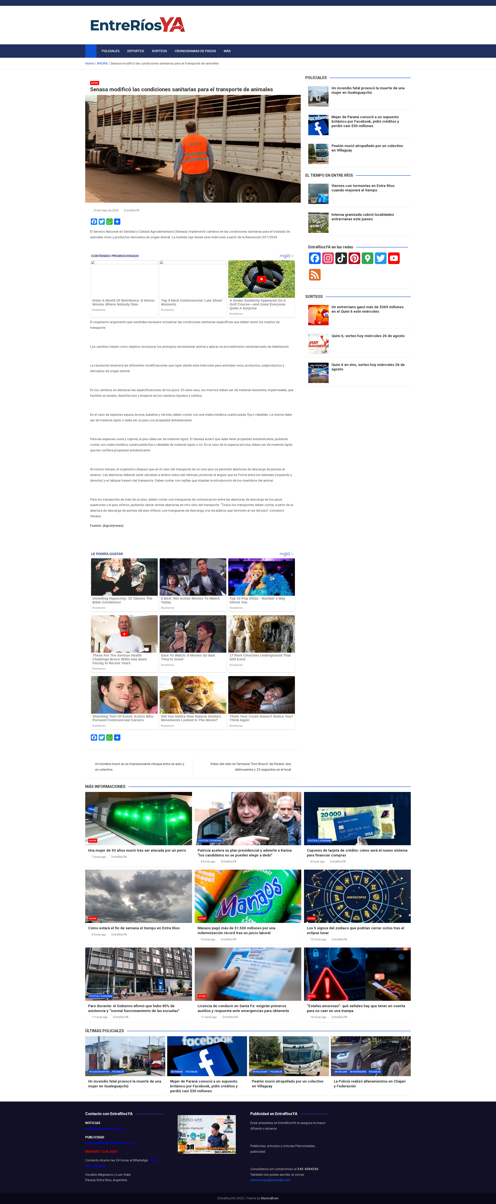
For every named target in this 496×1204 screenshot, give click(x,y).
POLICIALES (111, 51)
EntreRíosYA (131, 210)
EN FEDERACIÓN (358, 1072)
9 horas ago (208, 939)
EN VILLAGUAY (260, 1072)
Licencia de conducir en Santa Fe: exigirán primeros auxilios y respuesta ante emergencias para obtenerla (243, 1008)
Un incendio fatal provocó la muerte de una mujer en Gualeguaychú (368, 90)
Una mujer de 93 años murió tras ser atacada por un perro (137, 850)
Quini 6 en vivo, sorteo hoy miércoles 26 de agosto (368, 366)
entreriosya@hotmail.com (270, 1180)
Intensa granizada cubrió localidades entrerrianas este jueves (363, 216)
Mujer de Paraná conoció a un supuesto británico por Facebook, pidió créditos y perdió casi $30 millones (365, 121)
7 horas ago (99, 856)
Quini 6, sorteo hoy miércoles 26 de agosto (368, 336)
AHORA (94, 83)
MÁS (227, 51)
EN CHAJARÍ (341, 1072)
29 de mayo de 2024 (106, 210)
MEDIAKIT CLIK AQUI (101, 1151)
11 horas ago (100, 1017)
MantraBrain (270, 1198)
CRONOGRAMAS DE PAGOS (195, 51)
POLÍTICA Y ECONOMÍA (210, 840)
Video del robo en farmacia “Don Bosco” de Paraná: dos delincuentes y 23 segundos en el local (250, 766)
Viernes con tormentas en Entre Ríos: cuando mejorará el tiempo (363, 187)
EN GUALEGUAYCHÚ (99, 1072)
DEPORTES (135, 51)
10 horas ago (318, 939)
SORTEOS (159, 51)
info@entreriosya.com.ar (104, 1128)
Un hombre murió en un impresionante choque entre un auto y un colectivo (139, 766)
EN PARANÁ (177, 1072)
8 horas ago (208, 861)
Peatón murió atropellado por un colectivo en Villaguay (367, 148)
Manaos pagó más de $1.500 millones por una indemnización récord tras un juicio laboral (236, 930)
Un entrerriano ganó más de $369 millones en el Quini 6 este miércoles (368, 309)
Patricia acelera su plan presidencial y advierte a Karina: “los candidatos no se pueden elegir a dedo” (245, 852)
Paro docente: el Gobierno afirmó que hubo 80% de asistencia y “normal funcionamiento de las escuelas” (134, 1008)
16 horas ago (318, 1017)
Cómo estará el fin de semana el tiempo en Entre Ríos (134, 928)
